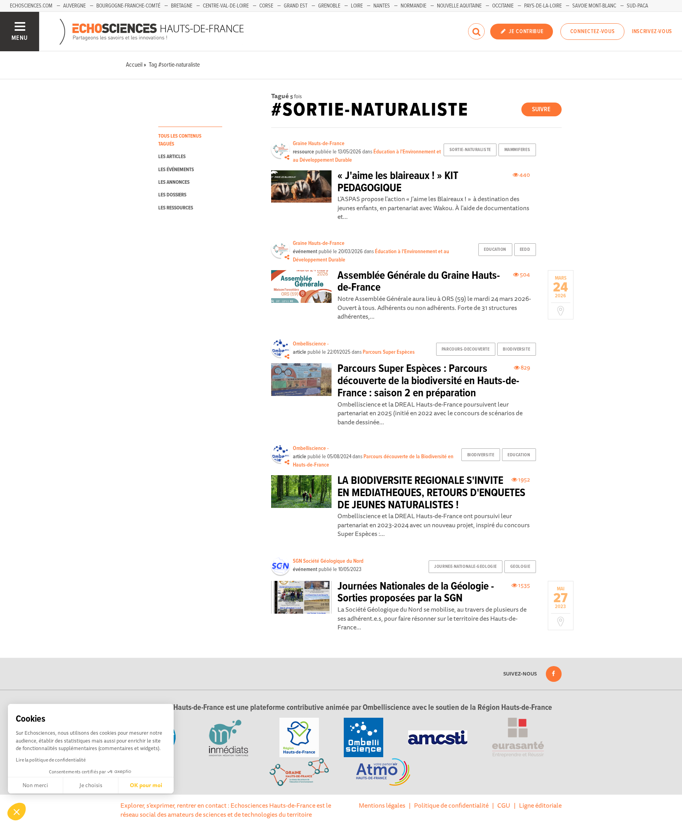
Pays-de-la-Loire (543, 5)
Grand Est (295, 5)
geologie (520, 566)
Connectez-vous (592, 31)
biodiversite (516, 349)
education (495, 249)
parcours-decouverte (466, 349)
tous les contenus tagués (179, 140)
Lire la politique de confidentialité (51, 759)
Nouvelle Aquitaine (459, 5)
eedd (525, 249)
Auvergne (74, 5)
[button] (16, 811)
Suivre (541, 109)
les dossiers (172, 195)
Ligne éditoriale (540, 805)
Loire (357, 5)
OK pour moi (146, 785)
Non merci (35, 785)
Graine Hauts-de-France (319, 143)
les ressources (175, 208)
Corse (266, 5)
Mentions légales (382, 805)
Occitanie (502, 5)
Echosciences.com (31, 5)
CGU (503, 805)
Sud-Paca (637, 5)
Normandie (413, 5)
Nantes (381, 5)
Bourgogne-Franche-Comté (128, 5)
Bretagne (181, 5)
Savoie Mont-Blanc (594, 5)
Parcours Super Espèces (389, 352)
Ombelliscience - (311, 343)
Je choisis (90, 785)
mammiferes (517, 150)
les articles (171, 156)
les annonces (173, 182)
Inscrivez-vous (652, 31)
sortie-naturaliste (470, 150)
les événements (176, 169)
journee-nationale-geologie (465, 566)
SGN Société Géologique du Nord (328, 561)
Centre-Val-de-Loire (226, 5)
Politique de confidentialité (451, 805)
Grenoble (329, 5)
